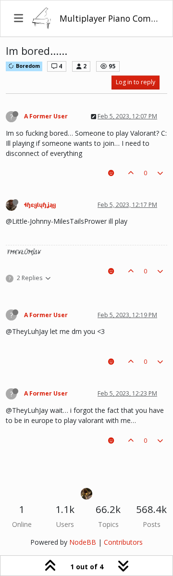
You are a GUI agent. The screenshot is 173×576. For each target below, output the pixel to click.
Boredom (27, 66)
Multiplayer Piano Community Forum (109, 18)
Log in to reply (135, 82)
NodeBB (82, 542)
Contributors (123, 542)
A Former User (46, 116)
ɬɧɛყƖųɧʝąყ (40, 205)
